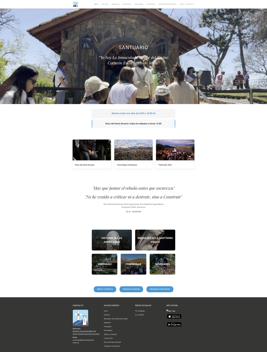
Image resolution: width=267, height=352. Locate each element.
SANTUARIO (127, 4)
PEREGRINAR (138, 4)
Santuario (107, 323)
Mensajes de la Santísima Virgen (116, 319)
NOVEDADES (151, 4)
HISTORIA (105, 4)
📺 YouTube (139, 315)
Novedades (108, 330)
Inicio (106, 311)
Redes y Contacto (110, 334)
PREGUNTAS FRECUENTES (168, 4)
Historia (107, 315)
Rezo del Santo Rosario (112, 342)
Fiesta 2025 (108, 338)
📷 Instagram (140, 311)
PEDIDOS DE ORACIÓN (131, 289)
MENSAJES (115, 4)
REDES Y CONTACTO (187, 4)
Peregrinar (107, 327)
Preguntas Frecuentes (112, 346)
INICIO (96, 4)
